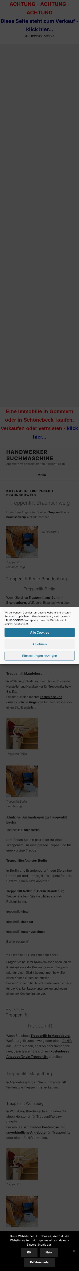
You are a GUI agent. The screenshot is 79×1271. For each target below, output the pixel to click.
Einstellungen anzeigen (39, 656)
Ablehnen (39, 644)
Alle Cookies (39, 632)
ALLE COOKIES (14, 620)
